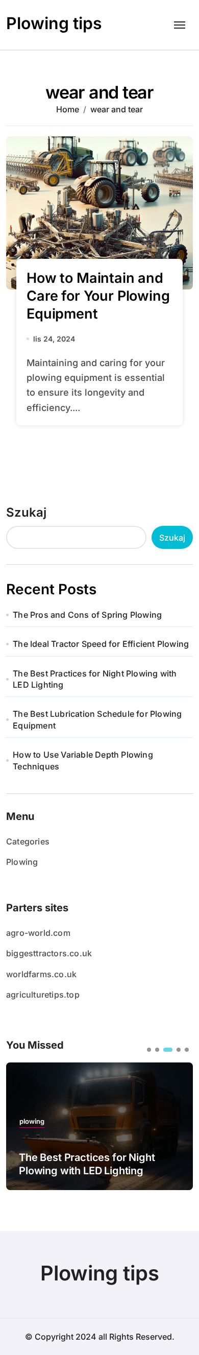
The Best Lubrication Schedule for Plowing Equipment (97, 719)
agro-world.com (38, 933)
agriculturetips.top (43, 994)
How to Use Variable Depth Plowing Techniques (83, 760)
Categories (27, 841)
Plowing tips (54, 23)
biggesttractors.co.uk (49, 953)
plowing (31, 1121)
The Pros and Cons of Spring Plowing (87, 615)
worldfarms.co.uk (41, 974)
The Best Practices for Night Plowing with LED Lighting (95, 679)
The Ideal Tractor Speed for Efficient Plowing (101, 644)
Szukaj (26, 512)
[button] (149, 1050)
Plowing (22, 862)
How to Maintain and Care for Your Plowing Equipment (98, 296)
